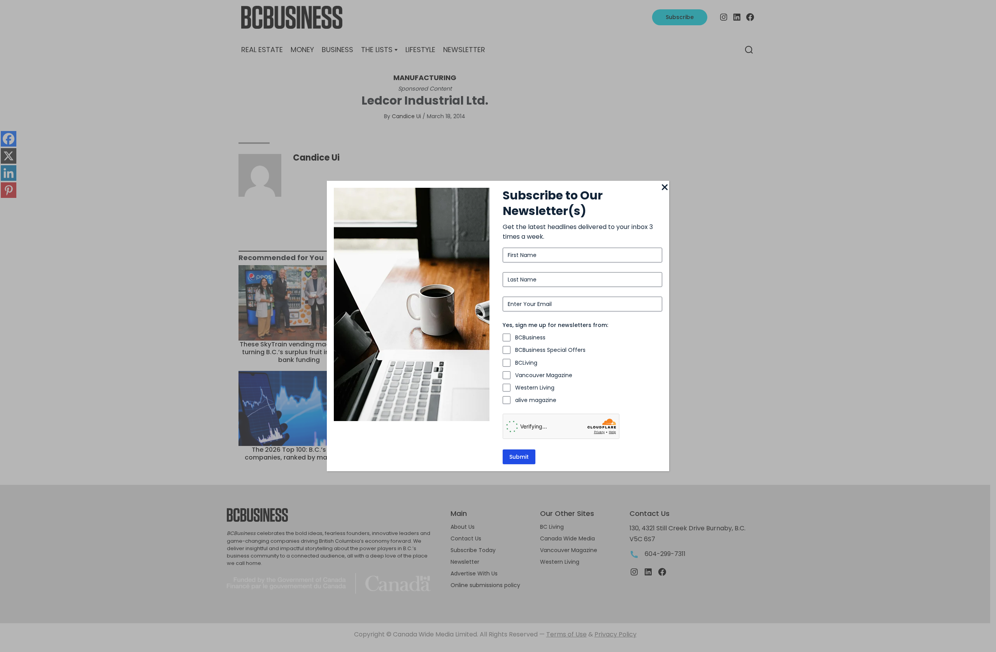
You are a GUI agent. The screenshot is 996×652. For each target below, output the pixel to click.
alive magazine (535, 400)
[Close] (664, 188)
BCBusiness (530, 337)
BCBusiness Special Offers (550, 350)
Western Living (534, 388)
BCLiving (526, 363)
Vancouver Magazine (543, 375)
